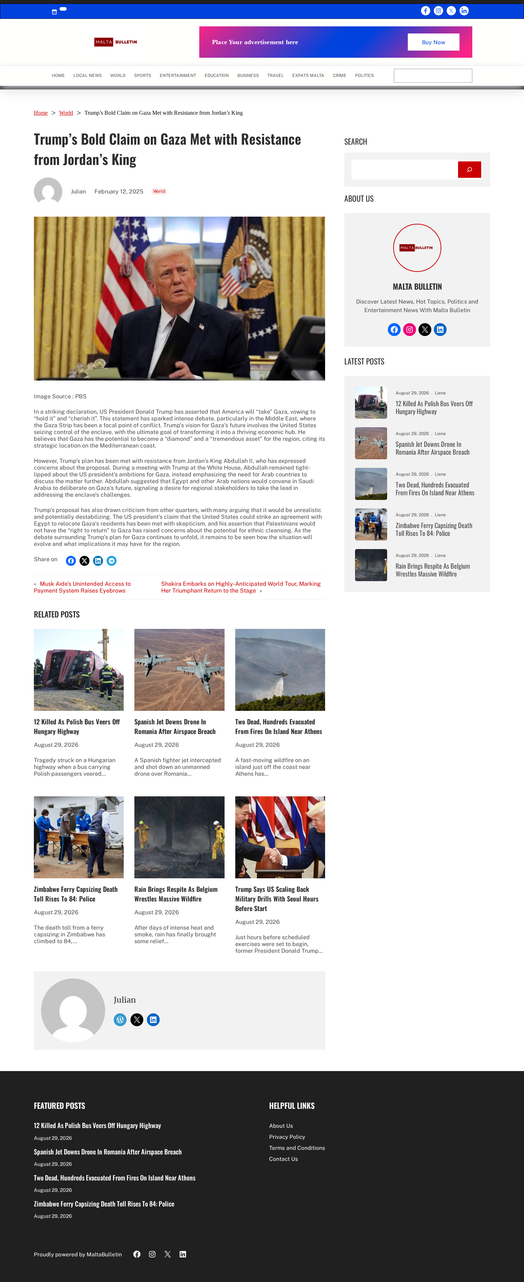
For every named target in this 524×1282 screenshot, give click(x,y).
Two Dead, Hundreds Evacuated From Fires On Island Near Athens (278, 726)
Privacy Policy (287, 1136)
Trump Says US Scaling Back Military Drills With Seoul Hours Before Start (277, 898)
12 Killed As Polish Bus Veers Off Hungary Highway (77, 726)
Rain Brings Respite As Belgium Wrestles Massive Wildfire (175, 893)
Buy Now (433, 42)
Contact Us (283, 1159)
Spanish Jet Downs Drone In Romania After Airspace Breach (175, 726)
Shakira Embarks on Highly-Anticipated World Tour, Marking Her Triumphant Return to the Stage (241, 587)
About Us (281, 1125)
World (66, 113)
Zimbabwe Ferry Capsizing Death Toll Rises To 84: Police (76, 893)
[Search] (469, 169)
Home (58, 75)
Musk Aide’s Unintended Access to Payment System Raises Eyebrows (82, 587)
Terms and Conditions (297, 1147)
